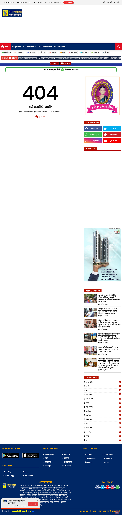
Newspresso (28, 476)
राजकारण (20, 53)
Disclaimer (108, 458)
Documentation (45, 47)
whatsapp (94, 134)
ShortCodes (59, 47)
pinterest (113, 134)
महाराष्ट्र (103, 432)
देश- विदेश (103, 407)
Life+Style (8, 472)
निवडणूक (103, 419)
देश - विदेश (67, 466)
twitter (113, 128)
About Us (32, 2)
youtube (113, 141)
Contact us (42, 2)
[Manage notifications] (117, 512)
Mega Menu (17, 47)
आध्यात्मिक (103, 382)
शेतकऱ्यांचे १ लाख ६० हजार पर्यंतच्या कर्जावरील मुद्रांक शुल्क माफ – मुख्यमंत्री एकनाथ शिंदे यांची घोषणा (109, 323)
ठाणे (103, 403)
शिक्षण (107, 53)
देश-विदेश (7, 53)
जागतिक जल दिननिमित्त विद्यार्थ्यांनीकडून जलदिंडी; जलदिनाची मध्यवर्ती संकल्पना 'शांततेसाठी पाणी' (109, 298)
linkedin (88, 462)
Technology (9, 476)
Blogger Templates (18, 516)
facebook (95, 128)
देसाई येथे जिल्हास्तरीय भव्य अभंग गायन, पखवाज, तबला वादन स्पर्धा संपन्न (108, 349)
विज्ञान (43, 53)
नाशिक (103, 415)
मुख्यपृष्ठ (41, 117)
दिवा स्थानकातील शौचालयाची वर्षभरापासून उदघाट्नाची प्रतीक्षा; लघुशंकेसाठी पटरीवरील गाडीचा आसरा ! (109, 337)
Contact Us (108, 454)
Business (26, 472)
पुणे (103, 423)
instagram (94, 141)
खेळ (63, 53)
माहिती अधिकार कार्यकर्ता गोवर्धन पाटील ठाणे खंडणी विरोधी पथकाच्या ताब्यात (107, 311)
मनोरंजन (74, 53)
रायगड (103, 440)
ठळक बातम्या (103, 399)
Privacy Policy (54, 2)
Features (30, 47)
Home (7, 47)
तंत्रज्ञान (84, 53)
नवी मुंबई (103, 411)
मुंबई (103, 436)
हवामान (96, 53)
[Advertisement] (79, 24)
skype (106, 462)
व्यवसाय (32, 53)
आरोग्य (53, 53)
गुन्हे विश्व (103, 394)
